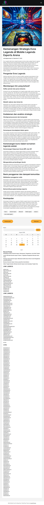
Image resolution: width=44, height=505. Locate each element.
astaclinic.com (6, 334)
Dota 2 (5, 211)
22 (32, 242)
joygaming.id (6, 453)
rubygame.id (6, 394)
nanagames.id (6, 454)
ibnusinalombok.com (7, 336)
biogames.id (6, 402)
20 (22, 242)
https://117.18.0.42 (7, 276)
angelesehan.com (7, 308)
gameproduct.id (6, 431)
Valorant (36, 211)
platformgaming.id (7, 469)
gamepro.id (5, 492)
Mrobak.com (6, 311)
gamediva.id (6, 376)
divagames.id (6, 367)
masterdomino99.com (8, 283)
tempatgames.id (6, 406)
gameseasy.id (6, 479)
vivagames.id (6, 368)
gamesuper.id (6, 377)
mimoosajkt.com (6, 316)
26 (16, 244)
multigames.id (6, 485)
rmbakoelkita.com (7, 307)
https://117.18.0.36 (7, 270)
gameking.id (6, 490)
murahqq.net (6, 277)
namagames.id (6, 371)
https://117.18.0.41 (7, 278)
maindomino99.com (7, 280)
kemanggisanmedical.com (9, 326)
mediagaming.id (6, 451)
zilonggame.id (6, 392)
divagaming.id (6, 349)
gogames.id (5, 483)
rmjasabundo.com (7, 315)
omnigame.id (6, 410)
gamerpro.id (6, 462)
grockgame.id (6, 397)
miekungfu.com (6, 312)
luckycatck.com (6, 305)
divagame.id (6, 384)
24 (6, 244)
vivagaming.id (6, 353)
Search (4, 227)
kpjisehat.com (6, 322)
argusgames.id (6, 391)
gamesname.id (6, 481)
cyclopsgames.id (7, 447)
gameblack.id (6, 436)
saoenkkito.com (6, 301)
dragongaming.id (7, 473)
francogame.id (6, 435)
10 (6, 240)
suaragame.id (6, 408)
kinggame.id (6, 494)
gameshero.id (6, 357)
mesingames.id (6, 365)
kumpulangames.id (7, 412)
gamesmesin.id (6, 358)
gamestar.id (5, 379)
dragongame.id (6, 495)
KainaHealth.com (7, 330)
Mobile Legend (28, 211)
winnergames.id (6, 390)
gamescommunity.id (7, 443)
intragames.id (6, 403)
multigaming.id (6, 476)
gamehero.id (6, 375)
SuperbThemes (33, 503)
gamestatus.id (6, 491)
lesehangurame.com (7, 296)
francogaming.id (6, 427)
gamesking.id (6, 480)
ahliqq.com (5, 272)
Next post (36, 221)
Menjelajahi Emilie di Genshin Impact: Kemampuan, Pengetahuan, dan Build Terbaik (21, 253)
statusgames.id (6, 487)
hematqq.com (6, 288)
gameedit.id (5, 432)
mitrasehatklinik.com (7, 323)
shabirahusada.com (7, 331)
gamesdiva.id (6, 361)
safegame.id (6, 399)
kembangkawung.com (8, 318)
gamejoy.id (5, 459)
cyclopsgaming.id (7, 455)
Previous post (8, 221)
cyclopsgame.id (6, 457)
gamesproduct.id (7, 417)
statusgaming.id (6, 477)
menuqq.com (6, 291)
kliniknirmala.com (7, 327)
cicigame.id (5, 440)
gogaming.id (6, 472)
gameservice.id (6, 429)
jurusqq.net (5, 274)
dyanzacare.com (7, 338)
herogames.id (6, 364)
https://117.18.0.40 (7, 287)
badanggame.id (6, 442)
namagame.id (6, 386)
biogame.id (5, 413)
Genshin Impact (13, 211)
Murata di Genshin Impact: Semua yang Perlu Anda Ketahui (16, 262)
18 (11, 242)
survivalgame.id (6, 398)
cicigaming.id (6, 423)
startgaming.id (6, 354)
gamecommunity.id (7, 458)
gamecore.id (6, 372)
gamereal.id (5, 428)
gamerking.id (6, 461)
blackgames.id (6, 421)
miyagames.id (6, 418)
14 (27, 240)
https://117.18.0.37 (7, 284)
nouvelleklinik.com (7, 329)
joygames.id (6, 446)
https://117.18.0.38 (7, 281)
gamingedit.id (6, 424)
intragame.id (6, 409)
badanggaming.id (7, 434)
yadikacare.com (6, 333)
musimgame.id (6, 380)
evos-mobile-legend (8, 214)
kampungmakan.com (7, 304)
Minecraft (21, 211)
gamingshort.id (6, 425)
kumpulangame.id (7, 414)
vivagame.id (6, 383)
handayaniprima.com (7, 303)
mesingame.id (6, 382)
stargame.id (5, 387)
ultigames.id (6, 484)
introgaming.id (6, 405)
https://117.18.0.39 (7, 273)
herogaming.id (6, 347)
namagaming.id (6, 351)
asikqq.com (5, 269)
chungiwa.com (6, 319)
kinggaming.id (6, 470)
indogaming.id (6, 350)
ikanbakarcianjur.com (8, 320)
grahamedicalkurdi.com (8, 337)
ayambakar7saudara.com (8, 297)
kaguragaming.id (7, 465)
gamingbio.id (6, 401)
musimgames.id (6, 369)
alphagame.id (6, 439)
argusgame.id (6, 395)
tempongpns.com (7, 299)
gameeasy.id (6, 488)
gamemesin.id (6, 373)
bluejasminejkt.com (7, 310)
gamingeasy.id (6, 464)
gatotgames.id (6, 420)
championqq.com (7, 285)
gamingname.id (6, 466)
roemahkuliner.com (7, 300)
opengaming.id (6, 388)
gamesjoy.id (6, 444)
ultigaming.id (6, 475)
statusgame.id (6, 356)
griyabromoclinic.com (8, 340)
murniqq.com (6, 289)
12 (16, 240)
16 (37, 240)
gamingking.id (6, 468)
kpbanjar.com (6, 325)
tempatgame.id (6, 416)
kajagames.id (6, 450)
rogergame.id (6, 438)
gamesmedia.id (6, 449)
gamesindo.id (6, 360)
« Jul (21, 249)
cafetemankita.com (7, 314)
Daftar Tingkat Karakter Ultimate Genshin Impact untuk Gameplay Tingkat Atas (20, 263)
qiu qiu (4, 342)
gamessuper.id (6, 362)
